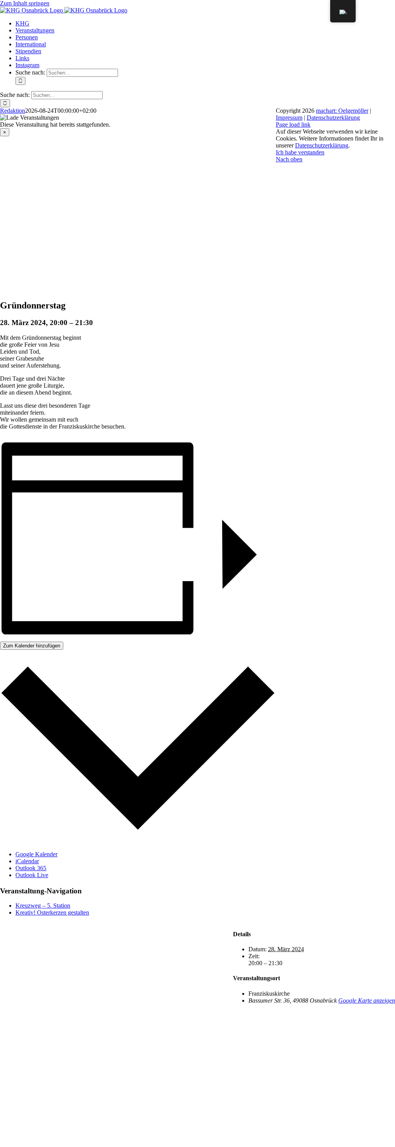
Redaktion (12, 110)
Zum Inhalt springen (24, 3)
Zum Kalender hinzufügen (31, 646)
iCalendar (27, 861)
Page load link (293, 124)
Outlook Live (31, 875)
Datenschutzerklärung (333, 117)
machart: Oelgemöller (342, 110)
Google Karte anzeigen (366, 1000)
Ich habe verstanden (300, 152)
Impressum (289, 117)
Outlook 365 (30, 868)
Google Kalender (36, 854)
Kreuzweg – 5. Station (42, 905)
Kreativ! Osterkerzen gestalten (52, 912)
